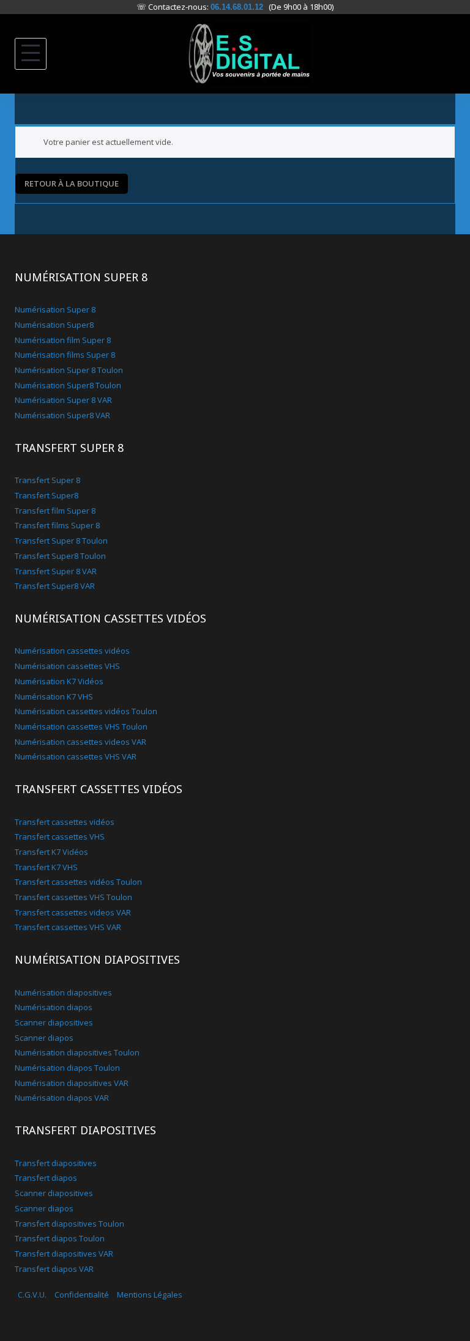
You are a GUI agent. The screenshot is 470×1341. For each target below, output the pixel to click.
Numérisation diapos (53, 1007)
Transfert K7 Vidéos (51, 851)
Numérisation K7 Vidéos (59, 681)
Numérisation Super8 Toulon (68, 385)
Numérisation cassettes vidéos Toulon (86, 711)
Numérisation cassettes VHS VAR (75, 756)
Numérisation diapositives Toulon (77, 1052)
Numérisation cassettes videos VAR (80, 741)
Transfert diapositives (56, 1163)
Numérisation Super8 (54, 324)
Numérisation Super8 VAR (62, 415)
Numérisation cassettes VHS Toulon (81, 726)
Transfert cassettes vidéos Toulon (78, 881)
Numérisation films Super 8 (65, 354)
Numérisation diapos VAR (62, 1097)
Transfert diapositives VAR (64, 1253)
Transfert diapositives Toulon (69, 1223)
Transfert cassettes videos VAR (73, 912)
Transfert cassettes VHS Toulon (73, 897)
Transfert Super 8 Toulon (61, 540)
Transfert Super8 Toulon (60, 555)
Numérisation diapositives (63, 992)
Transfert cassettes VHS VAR (68, 927)
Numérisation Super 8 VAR (63, 399)
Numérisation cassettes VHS (67, 665)
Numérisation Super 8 (55, 309)
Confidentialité (81, 1294)
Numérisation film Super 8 (63, 339)
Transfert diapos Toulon (60, 1238)
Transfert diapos (46, 1177)
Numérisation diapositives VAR (72, 1082)
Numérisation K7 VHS (54, 696)
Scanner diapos (44, 1037)
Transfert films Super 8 (57, 525)
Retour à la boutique (71, 183)
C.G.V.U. (32, 1294)
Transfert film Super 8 (55, 510)
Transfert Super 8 (47, 480)
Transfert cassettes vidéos (64, 821)
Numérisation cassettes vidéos (72, 650)
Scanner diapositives (54, 1022)
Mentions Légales (149, 1294)
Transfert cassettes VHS (60, 836)
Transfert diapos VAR (54, 1268)
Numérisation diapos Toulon (67, 1067)
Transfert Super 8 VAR (56, 571)
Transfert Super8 (46, 495)
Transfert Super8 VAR (55, 585)
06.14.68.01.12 (237, 7)
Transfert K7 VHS (46, 867)
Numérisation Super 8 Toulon (69, 369)
